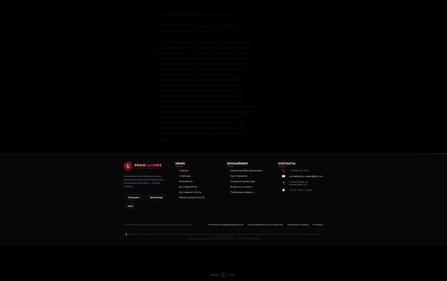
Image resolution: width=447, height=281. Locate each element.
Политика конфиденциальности (225, 224)
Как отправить (238, 175)
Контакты (318, 224)
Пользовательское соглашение (265, 224)
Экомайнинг (186, 181)
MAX (130, 206)
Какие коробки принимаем (246, 170)
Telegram (134, 197)
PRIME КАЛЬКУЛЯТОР (192, 197)
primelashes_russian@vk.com (306, 176)
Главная (183, 170)
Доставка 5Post (188, 186)
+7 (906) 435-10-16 (299, 170)
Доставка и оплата (190, 192)
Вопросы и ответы (241, 186)
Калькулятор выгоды (242, 181)
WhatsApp (156, 197)
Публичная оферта (241, 192)
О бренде (185, 175)
